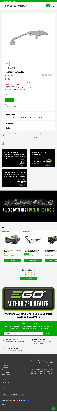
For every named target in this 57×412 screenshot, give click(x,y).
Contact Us (5, 367)
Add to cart (9, 100)
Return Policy (5, 372)
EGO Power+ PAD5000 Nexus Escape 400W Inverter (12, 251)
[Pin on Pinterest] (46, 75)
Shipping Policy (6, 374)
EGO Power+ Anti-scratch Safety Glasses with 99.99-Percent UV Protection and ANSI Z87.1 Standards (32, 251)
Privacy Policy (5, 365)
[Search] (48, 5)
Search (3, 360)
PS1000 (8, 127)
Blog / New (5, 363)
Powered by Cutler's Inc (7, 406)
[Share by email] (51, 75)
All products (8, 11)
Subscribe (48, 333)
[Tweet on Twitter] (49, 75)
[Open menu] (3, 5)
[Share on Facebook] (43, 75)
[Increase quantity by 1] (14, 94)
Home (3, 11)
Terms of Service (6, 370)
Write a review (28, 278)
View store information (12, 108)
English (4, 394)
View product (33, 260)
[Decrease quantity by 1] (6, 94)
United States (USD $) (15, 394)
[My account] (53, 6)
